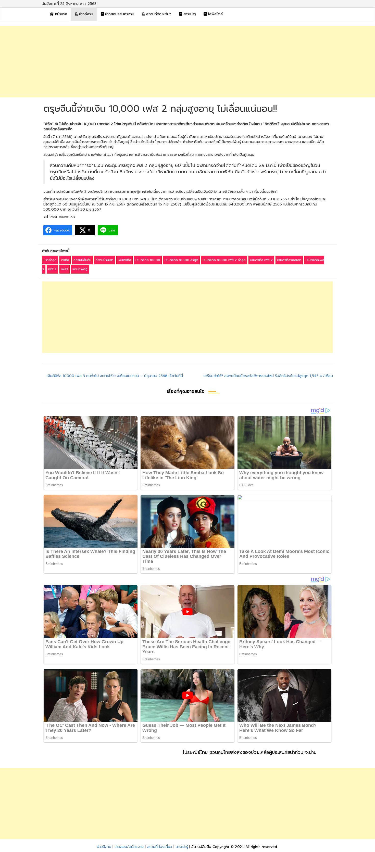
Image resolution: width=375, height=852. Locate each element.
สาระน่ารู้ (189, 14)
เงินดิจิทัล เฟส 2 (261, 260)
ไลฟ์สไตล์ (215, 14)
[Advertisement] (187, 61)
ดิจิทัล (65, 260)
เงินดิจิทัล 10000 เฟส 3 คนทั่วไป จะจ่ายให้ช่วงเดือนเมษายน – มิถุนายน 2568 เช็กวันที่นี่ (115, 376)
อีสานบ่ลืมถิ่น (82, 260)
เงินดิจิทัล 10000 (147, 260)
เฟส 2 (52, 269)
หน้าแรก (60, 14)
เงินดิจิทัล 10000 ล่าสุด (181, 260)
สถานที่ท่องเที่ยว (158, 14)
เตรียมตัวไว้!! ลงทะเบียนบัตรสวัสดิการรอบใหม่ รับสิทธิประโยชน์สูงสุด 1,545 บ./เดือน (268, 376)
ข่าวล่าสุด (50, 260)
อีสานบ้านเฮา (105, 260)
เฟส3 (64, 269)
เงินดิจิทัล (124, 260)
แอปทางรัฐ (80, 269)
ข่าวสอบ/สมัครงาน (119, 14)
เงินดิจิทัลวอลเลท (289, 260)
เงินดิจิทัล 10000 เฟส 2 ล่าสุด (224, 260)
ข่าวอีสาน (85, 14)
